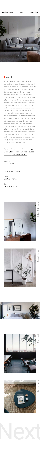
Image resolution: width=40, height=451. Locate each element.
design (6, 152)
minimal (24, 155)
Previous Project (8, 12)
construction (16, 149)
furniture (23, 152)
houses (31, 152)
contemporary (27, 149)
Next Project (34, 12)
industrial (7, 155)
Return (22, 12)
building (7, 149)
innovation (16, 155)
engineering (14, 152)
